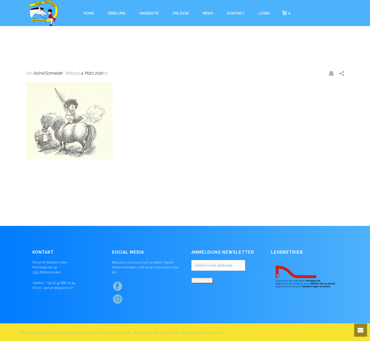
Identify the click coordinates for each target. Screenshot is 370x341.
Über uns (116, 13)
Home (89, 13)
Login (263, 13)
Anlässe (181, 13)
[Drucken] (331, 73)
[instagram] (117, 299)
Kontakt (236, 13)
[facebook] (117, 287)
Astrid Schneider (48, 73)
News (208, 13)
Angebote (149, 13)
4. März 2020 (92, 73)
